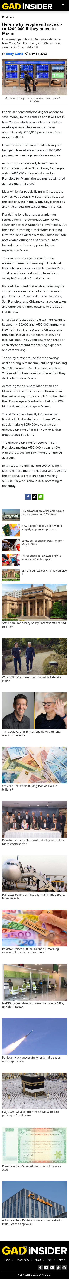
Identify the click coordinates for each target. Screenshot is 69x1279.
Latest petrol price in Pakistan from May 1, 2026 (43, 542)
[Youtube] (46, 1267)
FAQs (49, 1259)
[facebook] (28, 497)
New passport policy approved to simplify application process (42, 527)
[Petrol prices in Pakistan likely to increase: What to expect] (11, 565)
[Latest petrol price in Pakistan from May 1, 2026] (11, 550)
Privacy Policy (22, 1259)
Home (7, 1259)
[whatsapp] (40, 497)
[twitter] (34, 497)
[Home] (27, 5)
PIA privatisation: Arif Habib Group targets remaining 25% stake (43, 512)
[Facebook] (40, 1267)
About (38, 1259)
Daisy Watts (14, 54)
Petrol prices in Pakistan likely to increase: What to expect (41, 557)
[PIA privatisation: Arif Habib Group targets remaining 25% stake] (11, 520)
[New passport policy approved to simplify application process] (11, 535)
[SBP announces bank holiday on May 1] (11, 580)
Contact (61, 1259)
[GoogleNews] (64, 1267)
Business (8, 17)
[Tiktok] (58, 1267)
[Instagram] (52, 1267)
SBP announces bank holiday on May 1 (44, 572)
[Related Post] (34, 619)
